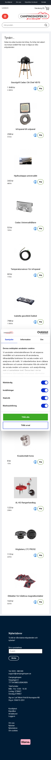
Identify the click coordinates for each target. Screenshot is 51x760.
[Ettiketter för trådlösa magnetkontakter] (35, 602)
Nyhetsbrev (13, 728)
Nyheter (12, 726)
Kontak (43, 2)
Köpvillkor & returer (31, 2)
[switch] (44, 390)
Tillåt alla (25, 417)
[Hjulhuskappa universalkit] (35, 181)
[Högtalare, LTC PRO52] (35, 555)
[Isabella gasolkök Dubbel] (35, 322)
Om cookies (13, 731)
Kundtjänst (8, 2)
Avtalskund (13, 714)
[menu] (5, 16)
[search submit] (46, 25)
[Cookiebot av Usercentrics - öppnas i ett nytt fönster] (37, 332)
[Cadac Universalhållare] (35, 228)
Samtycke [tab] (9, 339)
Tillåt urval (25, 425)
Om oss (18, 2)
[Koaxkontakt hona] (35, 462)
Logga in (5, 8)
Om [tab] (41, 339)
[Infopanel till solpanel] (35, 135)
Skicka (13, 658)
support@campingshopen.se (20, 674)
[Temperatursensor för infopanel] (35, 275)
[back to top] (46, 755)
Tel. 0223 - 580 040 (16, 671)
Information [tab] (25, 339)
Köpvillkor (12, 711)
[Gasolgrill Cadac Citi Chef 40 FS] (35, 88)
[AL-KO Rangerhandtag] (35, 508)
